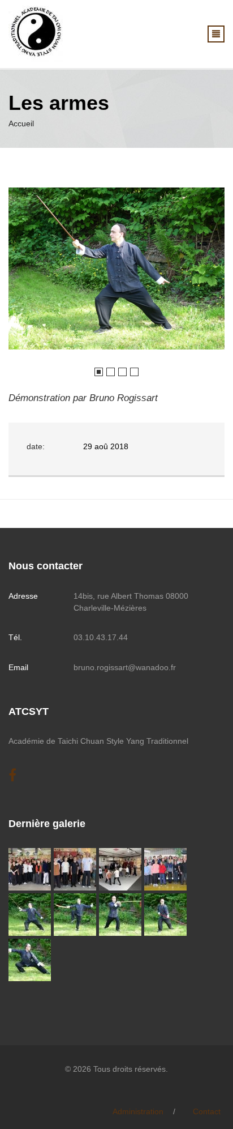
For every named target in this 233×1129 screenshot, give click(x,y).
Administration (138, 1111)
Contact (207, 1111)
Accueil (21, 123)
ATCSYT (28, 711)
